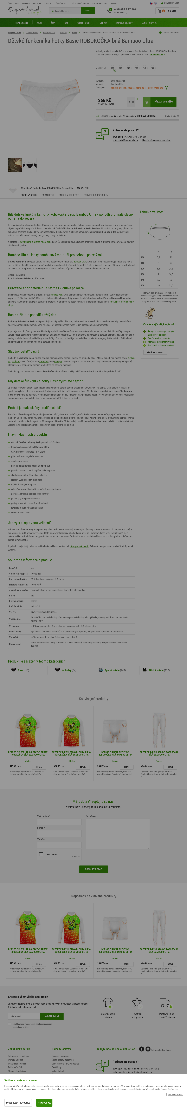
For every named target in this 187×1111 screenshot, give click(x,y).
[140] (145, 68)
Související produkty (96, 195)
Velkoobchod (58, 1071)
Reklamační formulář (17, 1063)
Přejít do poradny (155, 352)
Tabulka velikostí (69, 195)
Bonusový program (60, 1056)
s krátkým (44, 361)
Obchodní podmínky (17, 1071)
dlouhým (58, 361)
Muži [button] (39, 22)
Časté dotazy (61, 3)
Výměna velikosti (15, 1060)
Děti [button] (66, 22)
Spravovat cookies (174, 1094)
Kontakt (113, 3)
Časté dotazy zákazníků (63, 1060)
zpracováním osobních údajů (37, 1024)
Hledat (88, 11)
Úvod (10, 3)
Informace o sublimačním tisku (161, 342)
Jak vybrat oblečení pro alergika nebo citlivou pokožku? (161, 333)
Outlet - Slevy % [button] (149, 22)
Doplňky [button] (103, 22)
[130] (137, 68)
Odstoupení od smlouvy (18, 1056)
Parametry (48, 195)
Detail (39, 767)
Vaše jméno (43, 816)
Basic (74, 32)
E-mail (40, 827)
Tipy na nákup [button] (21, 22)
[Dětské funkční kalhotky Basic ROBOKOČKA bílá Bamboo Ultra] (15, 165)
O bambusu (26, 3)
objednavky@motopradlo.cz (125, 140)
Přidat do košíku (164, 101)
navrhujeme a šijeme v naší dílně (36, 241)
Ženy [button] (53, 22)
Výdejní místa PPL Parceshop (65, 1063)
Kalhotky (63, 32)
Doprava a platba (99, 3)
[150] (153, 68)
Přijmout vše (44, 1103)
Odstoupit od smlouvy (161, 1050)
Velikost (101, 68)
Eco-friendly (48, 3)
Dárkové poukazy (124, 22)
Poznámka (91, 816)
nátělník (16, 361)
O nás (17, 3)
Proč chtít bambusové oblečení (161, 345)
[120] (128, 68)
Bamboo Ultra (80, 261)
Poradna (37, 3)
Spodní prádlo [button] (84, 22)
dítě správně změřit (79, 546)
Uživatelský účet (171, 2)
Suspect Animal (14, 32)
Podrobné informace (169, 1089)
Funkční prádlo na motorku (159, 338)
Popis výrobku (29, 195)
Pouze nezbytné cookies (18, 1103)
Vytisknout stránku (170, 32)
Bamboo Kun (56, 294)
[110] (120, 68)
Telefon (41, 839)
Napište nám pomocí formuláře (156, 140)
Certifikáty (56, 1067)
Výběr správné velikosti (80, 3)
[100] (112, 68)
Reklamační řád (15, 1067)
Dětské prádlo (49, 32)
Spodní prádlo (32, 32)
